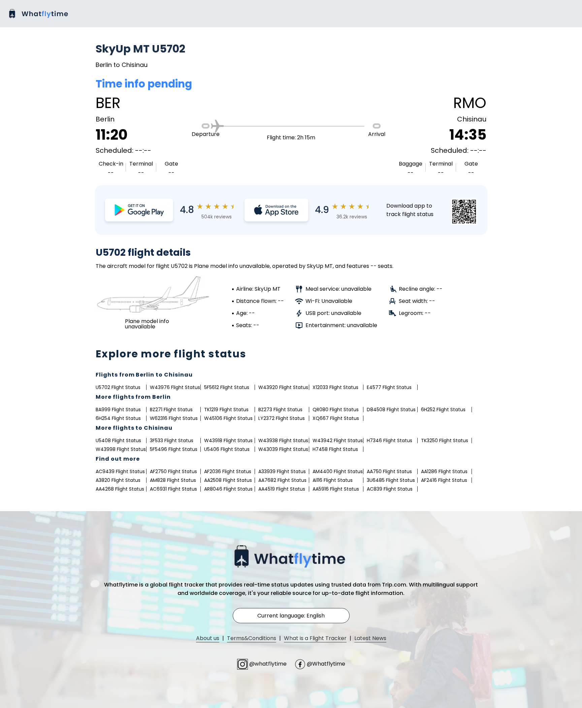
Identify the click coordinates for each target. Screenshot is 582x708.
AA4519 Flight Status (281, 489)
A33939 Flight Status (282, 471)
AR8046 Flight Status (228, 489)
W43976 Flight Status (175, 387)
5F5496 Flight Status (173, 449)
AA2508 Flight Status (228, 480)
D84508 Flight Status (391, 409)
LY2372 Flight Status (281, 418)
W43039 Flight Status (283, 449)
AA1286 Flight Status (444, 471)
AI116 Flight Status (333, 480)
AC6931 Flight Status (173, 489)
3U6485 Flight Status (391, 480)
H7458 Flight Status (335, 449)
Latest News (370, 638)
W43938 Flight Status (283, 440)
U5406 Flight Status (227, 449)
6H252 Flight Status (443, 409)
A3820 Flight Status (118, 480)
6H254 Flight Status (118, 418)
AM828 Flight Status (173, 480)
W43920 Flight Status (283, 387)
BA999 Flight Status (118, 409)
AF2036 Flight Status (227, 471)
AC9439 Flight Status (120, 471)
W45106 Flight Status (228, 418)
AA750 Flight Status (389, 471)
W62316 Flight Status (174, 418)
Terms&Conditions (251, 638)
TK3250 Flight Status (444, 440)
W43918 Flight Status (228, 440)
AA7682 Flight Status (282, 480)
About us (207, 638)
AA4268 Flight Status (120, 489)
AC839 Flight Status (390, 489)
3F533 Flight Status (171, 440)
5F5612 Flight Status (226, 387)
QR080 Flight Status (336, 409)
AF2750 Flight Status (173, 471)
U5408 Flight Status (118, 440)
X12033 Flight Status (335, 387)
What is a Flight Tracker (315, 638)
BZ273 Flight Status (280, 409)
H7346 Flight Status (389, 440)
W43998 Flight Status (121, 449)
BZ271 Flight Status (171, 409)
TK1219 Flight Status (226, 409)
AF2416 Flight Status (444, 480)
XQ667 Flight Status (336, 418)
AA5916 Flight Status (336, 489)
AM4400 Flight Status (338, 471)
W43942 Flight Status (338, 440)
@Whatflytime (325, 664)
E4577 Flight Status (389, 387)
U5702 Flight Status (118, 387)
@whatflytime (268, 664)
